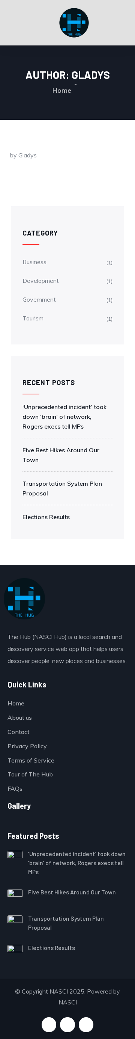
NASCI (67, 1002)
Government (39, 299)
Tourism (33, 318)
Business (34, 262)
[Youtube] (67, 1024)
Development (40, 280)
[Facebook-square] (49, 1024)
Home (61, 90)
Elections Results (46, 517)
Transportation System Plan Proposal (62, 488)
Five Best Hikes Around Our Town (60, 455)
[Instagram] (86, 1024)
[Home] (24, 598)
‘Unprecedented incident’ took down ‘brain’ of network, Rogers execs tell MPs (64, 416)
